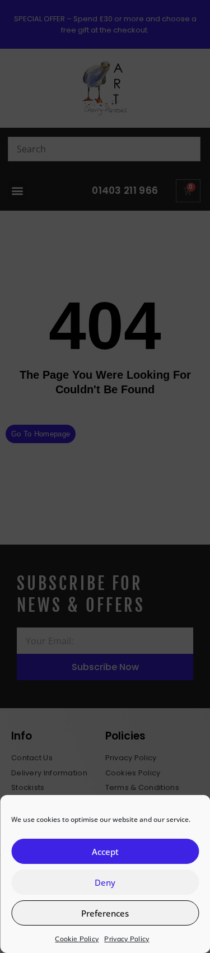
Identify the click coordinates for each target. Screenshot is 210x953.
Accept (105, 851)
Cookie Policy (77, 939)
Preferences (105, 913)
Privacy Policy (126, 939)
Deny (105, 882)
